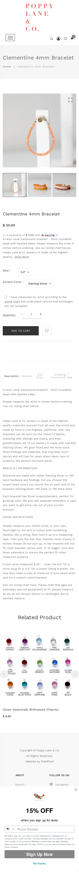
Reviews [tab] (27, 376)
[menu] (10, 37)
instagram (62, 784)
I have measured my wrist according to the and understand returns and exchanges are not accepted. (39, 301)
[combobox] (10, 829)
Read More (22, 257)
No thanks (39, 863)
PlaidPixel (47, 761)
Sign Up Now (39, 854)
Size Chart (39, 376)
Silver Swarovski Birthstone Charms (30, 709)
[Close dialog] (76, 789)
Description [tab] (11, 376)
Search (19, 784)
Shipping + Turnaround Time (61, 376)
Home (7, 66)
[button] (39, 235)
